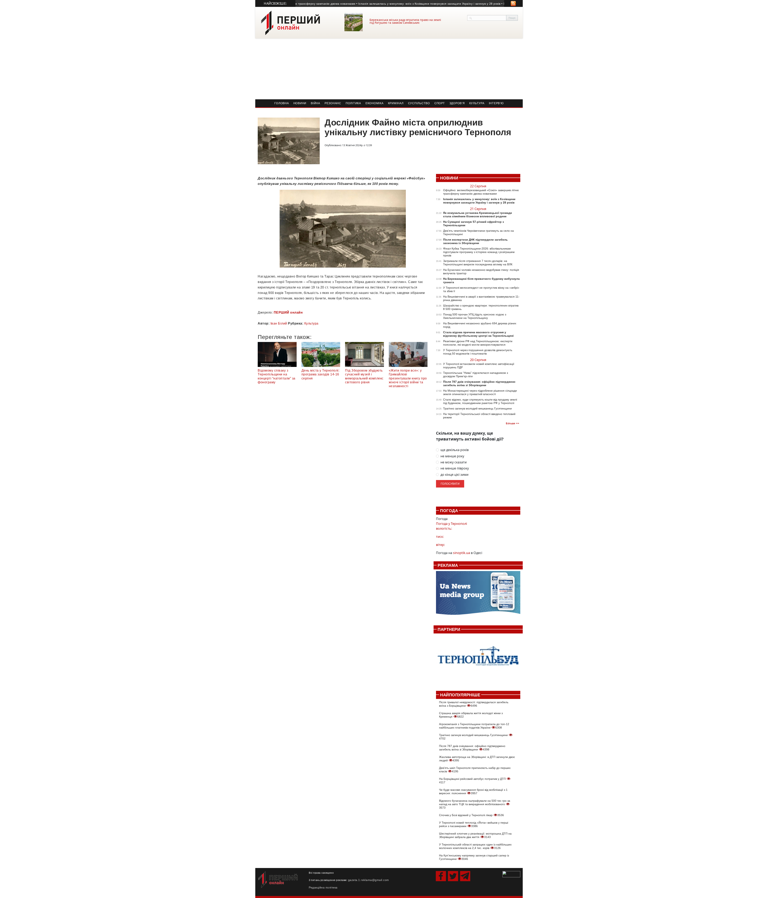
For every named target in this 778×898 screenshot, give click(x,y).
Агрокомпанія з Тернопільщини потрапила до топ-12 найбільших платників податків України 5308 (474, 725)
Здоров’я (457, 103)
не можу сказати (453, 462)
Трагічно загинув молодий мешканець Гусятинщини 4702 (474, 736)
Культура (476, 103)
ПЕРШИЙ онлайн (288, 312)
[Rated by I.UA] (511, 874)
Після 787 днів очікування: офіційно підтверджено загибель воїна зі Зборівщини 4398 (472, 747)
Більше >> (512, 423)
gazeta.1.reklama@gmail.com (368, 880)
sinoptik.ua (461, 553)
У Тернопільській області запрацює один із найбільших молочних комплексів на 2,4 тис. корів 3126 (475, 846)
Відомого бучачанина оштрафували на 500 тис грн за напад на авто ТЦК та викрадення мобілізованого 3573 (474, 804)
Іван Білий (278, 323)
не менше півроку (454, 468)
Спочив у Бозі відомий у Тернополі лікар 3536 (471, 815)
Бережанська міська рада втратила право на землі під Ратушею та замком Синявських (405, 21)
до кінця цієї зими (454, 475)
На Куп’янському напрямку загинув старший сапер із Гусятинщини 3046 (474, 857)
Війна (315, 103)
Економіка (374, 103)
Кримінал (396, 103)
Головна (281, 103)
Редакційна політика (323, 887)
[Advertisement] (389, 69)
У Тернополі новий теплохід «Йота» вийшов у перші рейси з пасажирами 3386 (473, 824)
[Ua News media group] (478, 595)
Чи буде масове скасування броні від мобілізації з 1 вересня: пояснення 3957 (473, 791)
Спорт (439, 103)
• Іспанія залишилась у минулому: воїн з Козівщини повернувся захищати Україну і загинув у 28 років (397, 3)
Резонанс (333, 103)
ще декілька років (454, 450)
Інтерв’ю (496, 103)
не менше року (452, 456)
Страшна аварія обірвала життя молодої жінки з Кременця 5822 (471, 715)
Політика (353, 103)
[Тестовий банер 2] (478, 660)
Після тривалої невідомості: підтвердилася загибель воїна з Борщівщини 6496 (473, 704)
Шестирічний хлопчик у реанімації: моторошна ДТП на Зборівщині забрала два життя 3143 (475, 835)
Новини (300, 103)
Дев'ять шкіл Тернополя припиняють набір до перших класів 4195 (475, 769)
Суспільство (419, 103)
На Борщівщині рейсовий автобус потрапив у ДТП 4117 (473, 780)
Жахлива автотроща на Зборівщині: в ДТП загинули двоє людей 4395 (477, 758)
